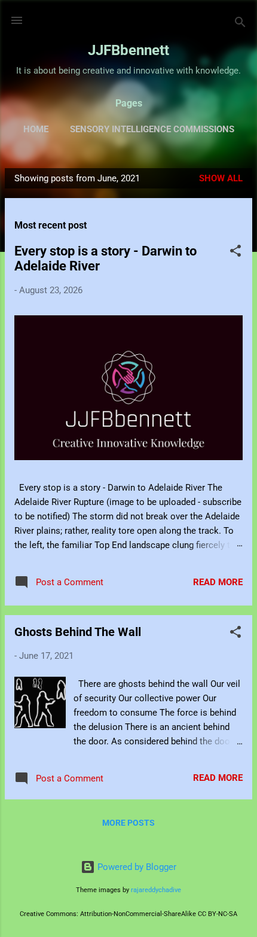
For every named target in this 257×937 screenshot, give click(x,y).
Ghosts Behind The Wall (77, 632)
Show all (221, 178)
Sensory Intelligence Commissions (152, 129)
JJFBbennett (128, 50)
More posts (128, 823)
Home (35, 129)
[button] (235, 253)
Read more (218, 582)
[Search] (240, 24)
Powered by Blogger (135, 867)
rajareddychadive (156, 890)
